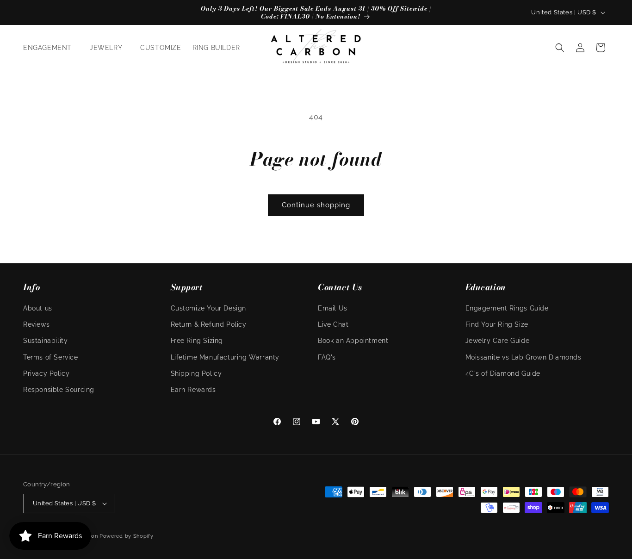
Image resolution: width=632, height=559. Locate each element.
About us (37, 308)
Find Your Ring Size (496, 324)
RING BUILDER (216, 47)
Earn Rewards (193, 389)
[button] (51, 47)
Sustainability (45, 340)
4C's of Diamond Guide (503, 373)
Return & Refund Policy (209, 324)
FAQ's (327, 357)
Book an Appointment (353, 340)
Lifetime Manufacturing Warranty (225, 357)
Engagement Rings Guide (507, 308)
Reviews (36, 324)
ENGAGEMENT (47, 47)
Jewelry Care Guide (497, 340)
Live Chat (333, 324)
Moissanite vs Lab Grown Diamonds (523, 357)
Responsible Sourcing (58, 389)
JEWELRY (106, 47)
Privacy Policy (46, 373)
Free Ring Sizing (197, 340)
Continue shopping (316, 205)
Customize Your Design (209, 308)
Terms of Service (50, 357)
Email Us (332, 308)
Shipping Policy (196, 373)
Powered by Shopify (126, 536)
